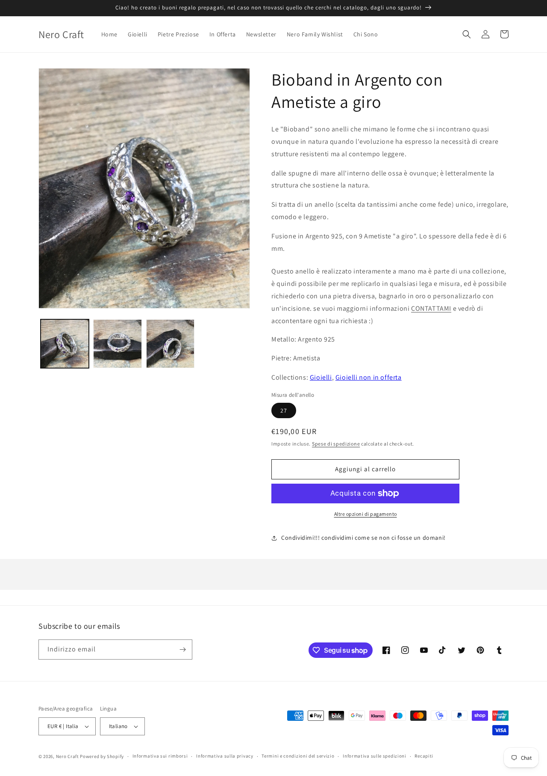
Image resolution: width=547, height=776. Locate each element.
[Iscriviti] (182, 649)
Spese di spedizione (336, 443)
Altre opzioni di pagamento (365, 514)
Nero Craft (67, 756)
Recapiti (424, 756)
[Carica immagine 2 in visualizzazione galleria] (117, 343)
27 (283, 410)
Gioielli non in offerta (368, 377)
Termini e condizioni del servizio (298, 756)
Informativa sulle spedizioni (374, 756)
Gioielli (321, 377)
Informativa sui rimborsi (160, 756)
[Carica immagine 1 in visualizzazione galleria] (65, 343)
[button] (466, 34)
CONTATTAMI (431, 308)
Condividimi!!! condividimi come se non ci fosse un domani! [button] (363, 537)
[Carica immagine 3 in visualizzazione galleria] (170, 343)
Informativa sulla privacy (224, 756)
